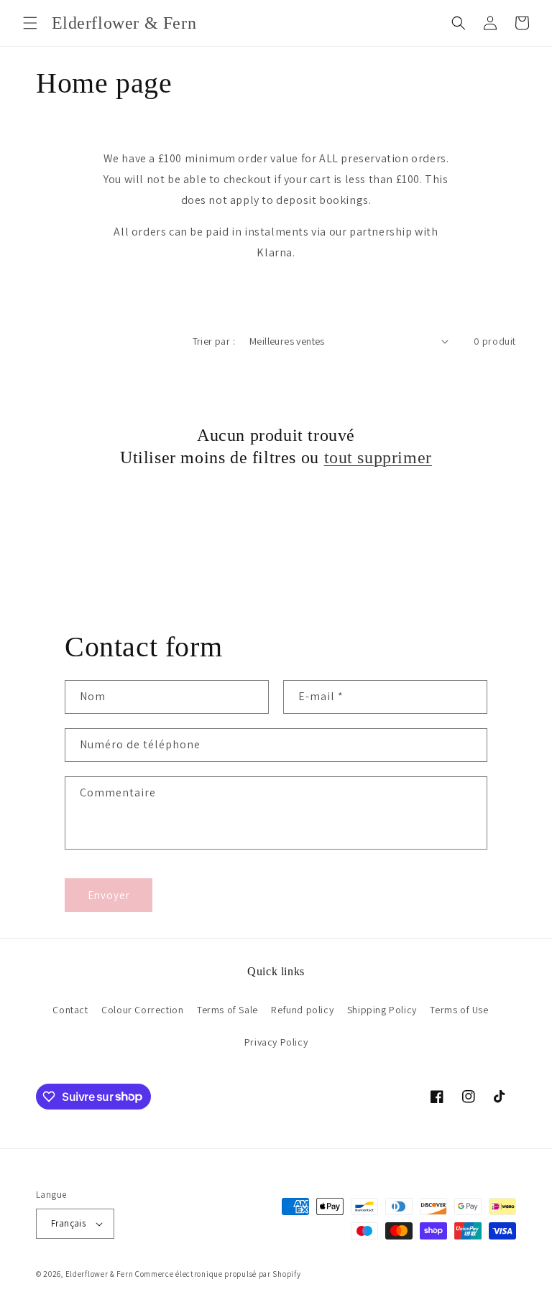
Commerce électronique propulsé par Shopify (217, 1274)
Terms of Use (459, 1009)
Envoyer (109, 895)
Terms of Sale (227, 1009)
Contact (70, 1009)
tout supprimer (378, 457)
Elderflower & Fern (99, 1274)
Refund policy (302, 1009)
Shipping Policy (382, 1009)
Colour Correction (142, 1009)
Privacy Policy (276, 1042)
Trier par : (214, 341)
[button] (30, 23)
